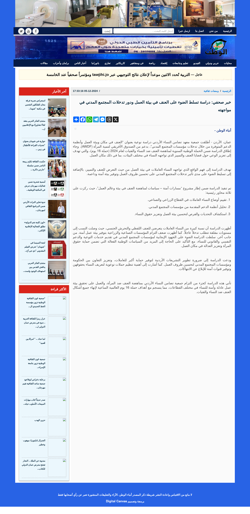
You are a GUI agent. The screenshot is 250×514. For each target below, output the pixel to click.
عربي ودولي (212, 63)
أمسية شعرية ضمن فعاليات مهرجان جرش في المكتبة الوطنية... (35, 186)
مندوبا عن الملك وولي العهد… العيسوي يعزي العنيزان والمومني (196, 83)
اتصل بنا (199, 30)
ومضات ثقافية (211, 90)
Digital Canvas (116, 501)
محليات (228, 63)
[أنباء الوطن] (216, 47)
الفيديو (196, 63)
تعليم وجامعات (180, 63)
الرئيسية (227, 30)
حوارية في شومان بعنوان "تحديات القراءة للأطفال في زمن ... (34, 145)
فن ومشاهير (136, 63)
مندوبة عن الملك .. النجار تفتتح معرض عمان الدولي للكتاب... (33, 464)
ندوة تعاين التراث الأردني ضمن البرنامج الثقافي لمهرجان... (34, 206)
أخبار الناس (80, 63)
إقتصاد (164, 63)
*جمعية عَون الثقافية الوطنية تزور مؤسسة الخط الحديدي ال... (35, 302)
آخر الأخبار (59, 91)
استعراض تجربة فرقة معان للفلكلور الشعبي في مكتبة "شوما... (35, 104)
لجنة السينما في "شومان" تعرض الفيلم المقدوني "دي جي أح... (35, 246)
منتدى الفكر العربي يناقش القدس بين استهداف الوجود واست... (34, 267)
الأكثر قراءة (58, 289)
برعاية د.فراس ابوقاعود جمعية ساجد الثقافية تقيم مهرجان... (34, 383)
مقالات (44, 63)
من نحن (213, 30)
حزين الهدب (39, 420)
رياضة (152, 63)
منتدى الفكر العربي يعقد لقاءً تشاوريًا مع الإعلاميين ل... (33, 125)
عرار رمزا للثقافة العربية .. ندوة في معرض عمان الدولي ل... (34, 322)
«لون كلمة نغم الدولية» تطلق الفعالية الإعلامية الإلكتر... (34, 226)
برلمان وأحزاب (61, 63)
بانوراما (95, 63)
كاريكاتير (120, 63)
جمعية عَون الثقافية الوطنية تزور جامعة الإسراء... (36, 363)
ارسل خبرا (184, 30)
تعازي (108, 63)
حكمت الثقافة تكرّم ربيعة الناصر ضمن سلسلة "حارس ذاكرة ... (34, 165)
